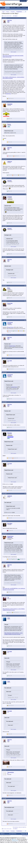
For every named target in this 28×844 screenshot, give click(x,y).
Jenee (8, 618)
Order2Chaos (8, 93)
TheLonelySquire (10, 773)
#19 (25, 493)
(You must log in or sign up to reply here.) (19, 827)
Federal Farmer (11, 327)
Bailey (8, 288)
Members (18, 7)
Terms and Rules (25, 835)
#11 (25, 301)
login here (14, 839)
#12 (25, 320)
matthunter (9, 495)
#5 (25, 159)
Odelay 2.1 (2, 833)
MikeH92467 (9, 104)
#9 (25, 257)
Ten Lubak (9, 360)
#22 (25, 562)
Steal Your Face (9, 21)
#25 (25, 649)
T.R (8, 597)
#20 (25, 521)
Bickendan (9, 432)
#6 (25, 178)
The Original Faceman (10, 323)
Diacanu (9, 124)
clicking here (15, 840)
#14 (25, 358)
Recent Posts (3, 9)
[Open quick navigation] (25, 11)
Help (26, 833)
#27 (25, 708)
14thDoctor (9, 161)
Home (3, 7)
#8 (25, 226)
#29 (25, 770)
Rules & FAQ (13, 7)
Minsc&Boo (9, 523)
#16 (25, 402)
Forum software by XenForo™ (5, 835)
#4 (25, 145)
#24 (25, 615)
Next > (16, 15)
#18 (25, 461)
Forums (7, 7)
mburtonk (9, 180)
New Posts (24, 7)
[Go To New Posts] (12, 833)
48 (13, 15)
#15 (25, 372)
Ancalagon (9, 196)
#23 (25, 595)
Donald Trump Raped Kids (10, 537)
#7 (25, 194)
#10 (25, 285)
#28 (25, 737)
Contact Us (23, 833)
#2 (25, 101)
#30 (25, 798)
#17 (25, 430)
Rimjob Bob (9, 303)
